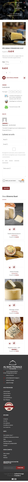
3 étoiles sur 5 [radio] (11, 161)
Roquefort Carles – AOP (14, 347)
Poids (3, 61)
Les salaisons (6, 423)
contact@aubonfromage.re (12, 377)
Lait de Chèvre (7, 393)
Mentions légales (7, 441)
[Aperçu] (14, 215)
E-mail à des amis (6, 87)
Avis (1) (4, 114)
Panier (5, 455)
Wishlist (5, 457)
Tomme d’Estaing (14, 271)
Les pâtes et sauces (8, 425)
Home (10, 13)
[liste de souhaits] (24, 78)
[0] (24, 2)
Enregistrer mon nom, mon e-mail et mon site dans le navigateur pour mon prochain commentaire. (13, 155)
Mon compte (6, 453)
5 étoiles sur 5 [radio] (5, 163)
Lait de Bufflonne (7, 397)
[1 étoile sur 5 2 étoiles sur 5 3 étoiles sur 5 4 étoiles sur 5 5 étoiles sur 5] (14, 162)
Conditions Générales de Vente (11, 437)
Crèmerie (5, 419)
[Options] (14, 229)
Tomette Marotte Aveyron (14, 233)
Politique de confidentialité (10, 443)
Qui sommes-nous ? (8, 435)
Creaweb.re (17, 475)
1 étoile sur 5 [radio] (3, 161)
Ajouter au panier (12, 77)
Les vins (5, 421)
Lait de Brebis (16, 13)
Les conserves (6, 427)
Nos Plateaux (6, 399)
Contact (5, 445)
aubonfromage (9, 382)
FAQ (4, 439)
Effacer (7, 64)
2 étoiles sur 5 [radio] (7, 161)
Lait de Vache (6, 391)
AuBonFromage (10, 380)
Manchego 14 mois (14, 309)
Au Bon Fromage (19, 474)
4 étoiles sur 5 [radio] (17, 161)
